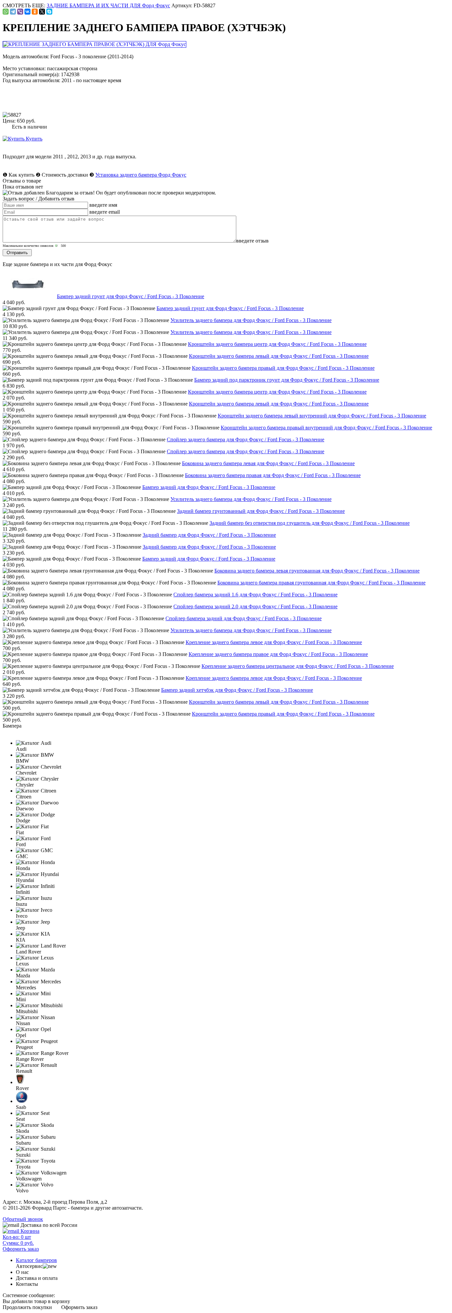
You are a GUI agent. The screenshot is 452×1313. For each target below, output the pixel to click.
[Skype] (49, 12)
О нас (22, 1272)
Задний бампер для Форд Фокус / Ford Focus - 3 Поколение (209, 535)
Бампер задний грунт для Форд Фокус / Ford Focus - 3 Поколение (130, 296)
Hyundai (25, 880)
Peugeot (24, 1047)
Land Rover (28, 952)
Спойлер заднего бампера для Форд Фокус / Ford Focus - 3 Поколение (245, 439)
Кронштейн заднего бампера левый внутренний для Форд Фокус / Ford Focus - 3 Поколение (322, 415)
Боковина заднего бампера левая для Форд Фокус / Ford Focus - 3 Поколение (268, 463)
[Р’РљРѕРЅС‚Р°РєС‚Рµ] (27, 12)
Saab (21, 1107)
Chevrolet (26, 773)
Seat (20, 1119)
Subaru (23, 1143)
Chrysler (25, 785)
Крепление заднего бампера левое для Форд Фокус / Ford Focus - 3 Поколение (274, 642)
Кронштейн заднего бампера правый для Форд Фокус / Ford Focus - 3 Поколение (283, 368)
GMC (22, 856)
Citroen (23, 796)
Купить (33, 138)
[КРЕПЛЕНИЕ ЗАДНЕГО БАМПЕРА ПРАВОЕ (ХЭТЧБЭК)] (95, 44)
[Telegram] (13, 12)
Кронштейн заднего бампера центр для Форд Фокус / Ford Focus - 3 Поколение (277, 344)
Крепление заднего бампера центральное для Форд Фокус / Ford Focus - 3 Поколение (298, 666)
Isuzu (21, 904)
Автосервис (29, 1266)
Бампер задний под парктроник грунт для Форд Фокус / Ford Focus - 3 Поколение (286, 380)
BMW (22, 761)
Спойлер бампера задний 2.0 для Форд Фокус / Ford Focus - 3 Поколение (255, 606)
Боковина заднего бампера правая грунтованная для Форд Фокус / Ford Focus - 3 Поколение (321, 582)
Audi (21, 749)
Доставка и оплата (37, 1278)
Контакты (27, 1284)
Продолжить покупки (27, 1307)
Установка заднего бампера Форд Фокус (140, 175)
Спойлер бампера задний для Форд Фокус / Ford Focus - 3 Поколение (243, 618)
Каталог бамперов (36, 1260)
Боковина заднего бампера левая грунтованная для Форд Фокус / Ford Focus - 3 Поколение (317, 571)
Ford (21, 844)
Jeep (20, 928)
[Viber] (20, 12)
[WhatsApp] (6, 12)
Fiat (20, 832)
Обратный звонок (23, 1219)
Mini (21, 999)
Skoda (22, 1131)
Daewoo (25, 808)
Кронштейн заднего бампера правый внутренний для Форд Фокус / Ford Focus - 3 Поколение (326, 427)
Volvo (22, 1190)
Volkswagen (29, 1178)
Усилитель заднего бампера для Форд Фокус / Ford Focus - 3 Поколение (251, 320)
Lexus (22, 963)
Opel (21, 1035)
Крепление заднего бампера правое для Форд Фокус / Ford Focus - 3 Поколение (278, 654)
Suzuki (23, 1155)
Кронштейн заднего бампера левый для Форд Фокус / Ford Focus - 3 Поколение (279, 356)
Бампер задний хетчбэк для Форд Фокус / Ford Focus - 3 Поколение (237, 690)
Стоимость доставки (65, 175)
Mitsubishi (27, 1011)
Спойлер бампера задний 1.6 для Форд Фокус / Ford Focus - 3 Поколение (255, 594)
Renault (24, 1071)
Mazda (23, 975)
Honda (23, 868)
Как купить (21, 175)
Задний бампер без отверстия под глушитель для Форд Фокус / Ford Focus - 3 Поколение (309, 523)
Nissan (23, 1023)
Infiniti (23, 892)
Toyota (23, 1167)
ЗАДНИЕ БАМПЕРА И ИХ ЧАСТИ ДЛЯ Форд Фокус (108, 5)
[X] (42, 12)
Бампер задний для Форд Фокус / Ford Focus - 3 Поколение (208, 487)
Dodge (23, 820)
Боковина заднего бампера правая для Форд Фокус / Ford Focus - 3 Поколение (273, 475)
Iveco (21, 916)
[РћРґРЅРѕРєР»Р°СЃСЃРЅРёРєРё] (35, 12)
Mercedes (26, 987)
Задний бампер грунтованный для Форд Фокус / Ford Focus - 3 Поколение (261, 511)
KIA (20, 940)
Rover (22, 1088)
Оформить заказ (79, 1307)
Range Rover (30, 1059)
